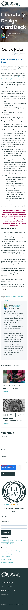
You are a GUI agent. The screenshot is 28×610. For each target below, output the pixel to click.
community (5, 544)
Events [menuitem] (10, 586)
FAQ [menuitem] (14, 590)
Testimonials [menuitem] (5, 590)
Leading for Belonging (7, 554)
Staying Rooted (5, 556)
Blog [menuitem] (2, 586)
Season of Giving (6, 559)
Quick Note (4, 300)
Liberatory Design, (11, 297)
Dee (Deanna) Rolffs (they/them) (13, 34)
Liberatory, (20, 297)
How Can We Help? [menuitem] (7, 583)
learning (12, 540)
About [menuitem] (18, 583)
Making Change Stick (7, 562)
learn (11, 544)
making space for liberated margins (11, 551)
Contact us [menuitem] (4, 594)
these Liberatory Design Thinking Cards (12, 78)
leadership (5, 540)
